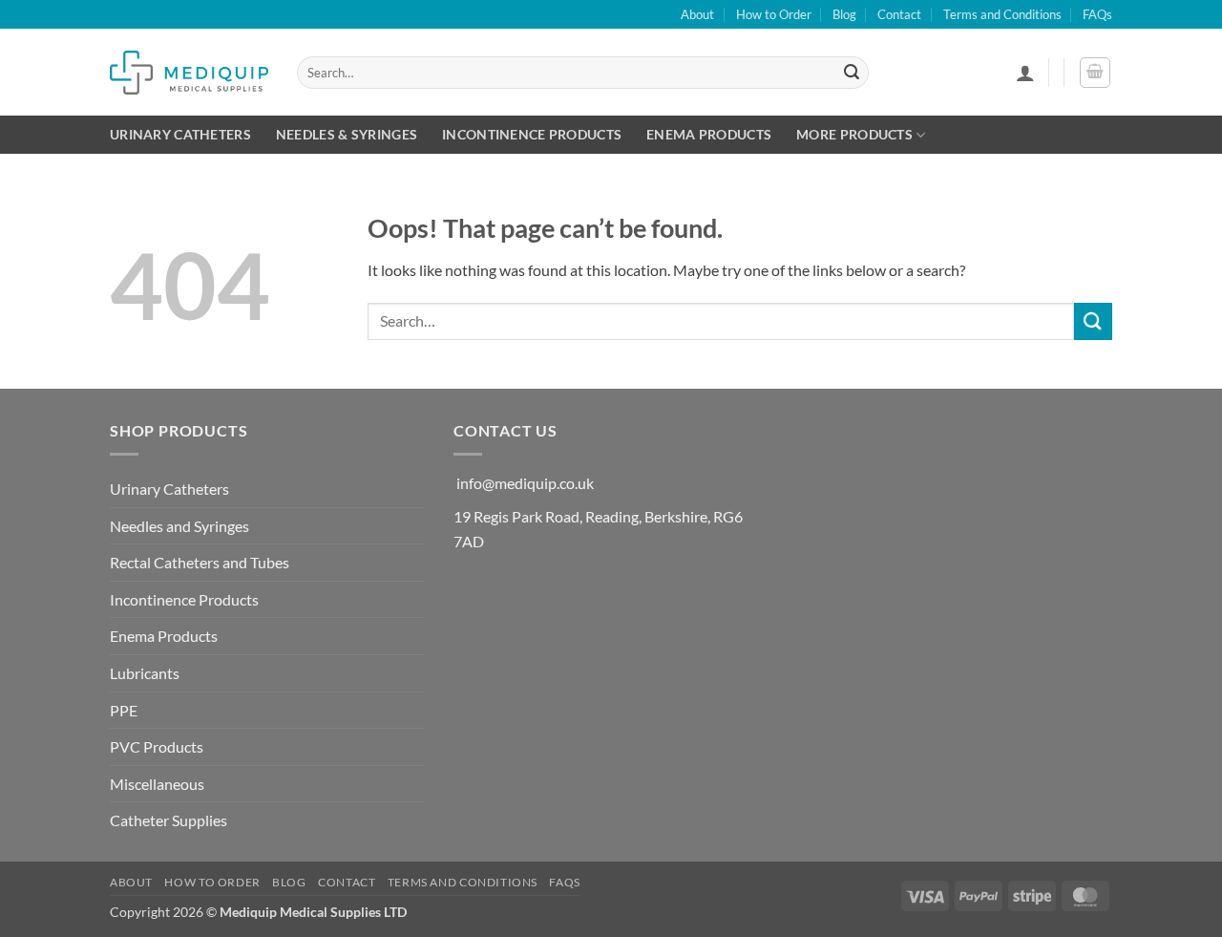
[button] (1025, 73)
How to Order (773, 14)
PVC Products (156, 746)
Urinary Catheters (180, 134)
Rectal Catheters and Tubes (199, 562)
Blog (844, 14)
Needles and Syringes (179, 526)
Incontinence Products (532, 134)
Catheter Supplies (168, 820)
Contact (899, 14)
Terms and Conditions (1002, 14)
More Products (854, 134)
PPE (123, 710)
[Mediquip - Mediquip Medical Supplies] (189, 72)
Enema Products (708, 134)
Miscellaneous (157, 784)
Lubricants (144, 673)
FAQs (1097, 14)
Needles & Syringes (346, 134)
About (697, 14)
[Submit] (851, 72)
